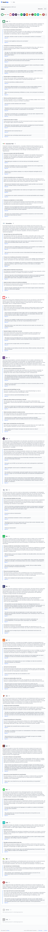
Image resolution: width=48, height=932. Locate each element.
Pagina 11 (6, 875)
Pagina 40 (6, 688)
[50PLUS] (46, 14)
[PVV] (19, 14)
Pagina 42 (6, 674)
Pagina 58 (6, 168)
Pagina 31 (6, 386)
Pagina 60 (6, 186)
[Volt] (13, 14)
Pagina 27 (6, 127)
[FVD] (43, 14)
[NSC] (24, 14)
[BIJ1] (32, 14)
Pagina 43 (6, 633)
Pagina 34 (6, 290)
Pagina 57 (6, 809)
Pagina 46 (6, 322)
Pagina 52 (6, 771)
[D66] (21, 14)
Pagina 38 (6, 431)
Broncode (40, 930)
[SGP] (27, 14)
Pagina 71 (6, 556)
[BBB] (41, 14)
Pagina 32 (6, 243)
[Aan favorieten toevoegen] (9, 21)
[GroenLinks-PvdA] (5, 14)
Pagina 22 (6, 162)
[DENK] (38, 14)
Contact (45, 930)
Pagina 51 (6, 782)
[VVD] (29, 14)
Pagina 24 (6, 510)
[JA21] (16, 14)
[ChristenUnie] (7, 14)
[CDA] (35, 14)
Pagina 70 (6, 579)
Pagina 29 (6, 56)
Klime (8, 930)
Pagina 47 (6, 316)
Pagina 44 (6, 83)
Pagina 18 (6, 851)
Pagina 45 (6, 94)
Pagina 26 (6, 104)
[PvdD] (2, 14)
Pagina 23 (6, 216)
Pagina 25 (6, 37)
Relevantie (40, 8)
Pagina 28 (6, 67)
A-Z (45, 8)
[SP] (10, 14)
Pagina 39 (6, 657)
